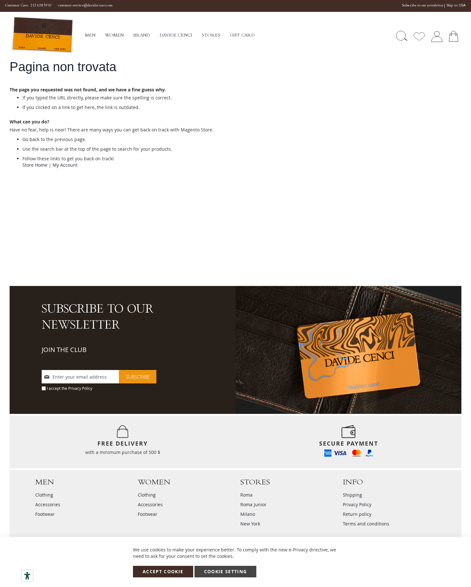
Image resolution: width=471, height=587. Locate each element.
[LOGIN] (436, 35)
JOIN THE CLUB (64, 349)
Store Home (34, 165)
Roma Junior (253, 504)
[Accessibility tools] (27, 576)
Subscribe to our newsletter (422, 6)
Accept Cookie (163, 571)
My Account (65, 165)
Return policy (357, 514)
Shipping (352, 495)
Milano (247, 514)
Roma (246, 495)
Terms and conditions (366, 524)
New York (250, 524)
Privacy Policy (80, 388)
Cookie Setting (225, 571)
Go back (30, 139)
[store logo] (47, 36)
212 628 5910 (41, 6)
